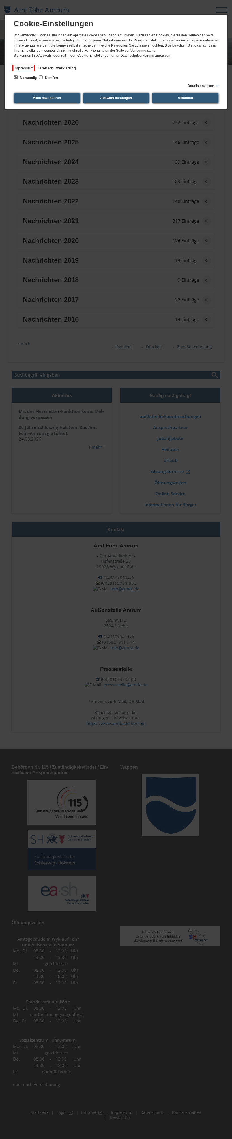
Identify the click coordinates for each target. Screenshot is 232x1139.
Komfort (51, 78)
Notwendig (28, 78)
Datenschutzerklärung (56, 68)
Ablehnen (185, 98)
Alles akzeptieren (47, 98)
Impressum (24, 68)
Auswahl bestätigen (116, 98)
